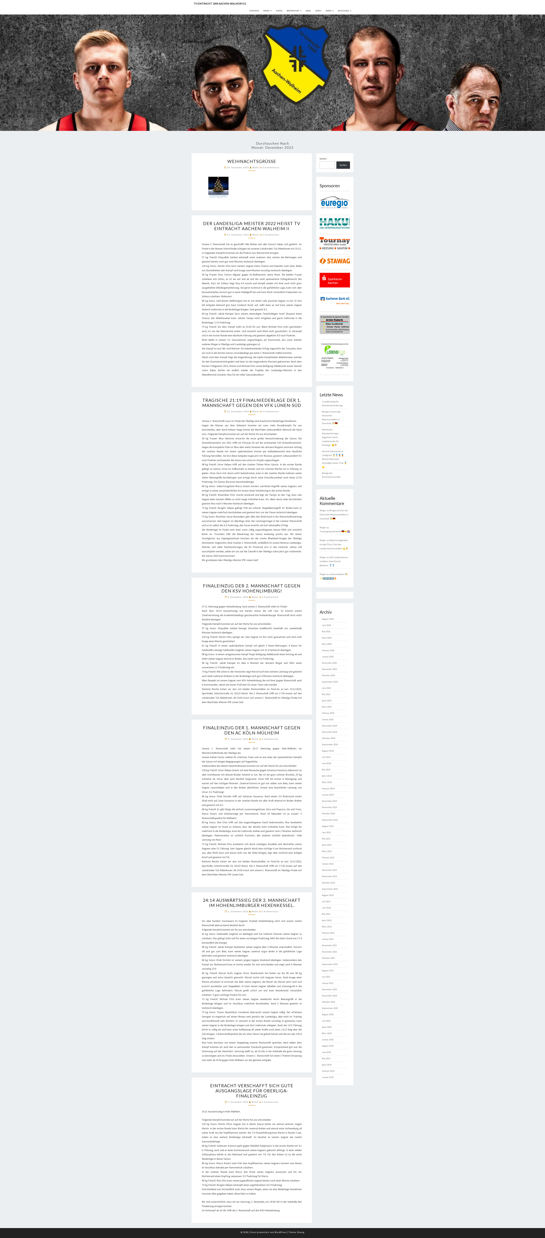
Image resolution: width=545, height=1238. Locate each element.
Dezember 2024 (329, 725)
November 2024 (329, 731)
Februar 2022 (328, 932)
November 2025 (329, 669)
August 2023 (328, 826)
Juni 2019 (326, 1052)
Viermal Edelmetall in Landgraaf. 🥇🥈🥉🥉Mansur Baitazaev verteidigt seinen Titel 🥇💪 (334, 459)
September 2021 (330, 964)
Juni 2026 (326, 625)
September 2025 (330, 681)
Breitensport (293, 10)
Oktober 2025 (328, 675)
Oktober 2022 (328, 882)
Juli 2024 (326, 757)
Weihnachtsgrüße (251, 161)
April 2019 (327, 1064)
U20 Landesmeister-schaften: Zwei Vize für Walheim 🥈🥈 (334, 561)
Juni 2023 (326, 832)
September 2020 (330, 1008)
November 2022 (329, 876)
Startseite (254, 10)
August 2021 (328, 970)
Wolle (255, 167)
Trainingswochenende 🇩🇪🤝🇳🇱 (335, 531)
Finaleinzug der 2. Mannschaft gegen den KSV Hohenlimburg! (251, 588)
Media (308, 10)
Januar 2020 (328, 1039)
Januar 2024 (328, 794)
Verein (328, 10)
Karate (279, 10)
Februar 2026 (328, 650)
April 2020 (327, 1027)
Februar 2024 (328, 788)
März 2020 (327, 1033)
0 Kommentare (271, 167)
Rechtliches (343, 10)
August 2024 (328, 750)
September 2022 (330, 888)
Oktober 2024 (328, 738)
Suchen (323, 158)
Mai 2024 (326, 769)
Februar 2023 (328, 857)
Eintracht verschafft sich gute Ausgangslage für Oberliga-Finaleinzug (251, 1090)
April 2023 (327, 844)
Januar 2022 (328, 939)
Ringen (266, 10)
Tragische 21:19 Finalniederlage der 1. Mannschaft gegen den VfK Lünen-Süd (251, 403)
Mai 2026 (326, 631)
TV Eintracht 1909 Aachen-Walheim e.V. (220, 3)
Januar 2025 (328, 719)
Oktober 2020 (328, 1001)
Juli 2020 (326, 1020)
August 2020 (328, 1014)
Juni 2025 (326, 688)
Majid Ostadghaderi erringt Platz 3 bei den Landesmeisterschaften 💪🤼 (334, 544)
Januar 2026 (328, 656)
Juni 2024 (326, 763)
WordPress (280, 1232)
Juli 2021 (326, 976)
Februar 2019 (328, 1070)
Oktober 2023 (328, 813)
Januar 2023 (328, 863)
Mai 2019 (326, 1058)
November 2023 (329, 807)
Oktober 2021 (328, 958)
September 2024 (330, 744)
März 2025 (327, 706)
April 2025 (327, 700)
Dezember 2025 (329, 662)
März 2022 (327, 926)
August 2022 (328, 895)
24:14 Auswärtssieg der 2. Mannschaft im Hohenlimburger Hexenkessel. (252, 903)
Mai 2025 (326, 694)
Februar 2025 (328, 713)
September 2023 (330, 819)
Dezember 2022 (329, 870)
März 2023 (327, 851)
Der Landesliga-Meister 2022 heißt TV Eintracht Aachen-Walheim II (251, 226)
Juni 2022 (326, 907)
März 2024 (327, 782)
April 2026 (327, 637)
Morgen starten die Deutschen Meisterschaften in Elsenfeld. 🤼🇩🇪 (334, 514)
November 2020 (329, 995)
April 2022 (327, 920)
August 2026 (328, 619)
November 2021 (329, 951)
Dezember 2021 (329, 945)
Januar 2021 (328, 983)
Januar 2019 (328, 1077)
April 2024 (327, 775)
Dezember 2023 (329, 801)
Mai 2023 (326, 838)
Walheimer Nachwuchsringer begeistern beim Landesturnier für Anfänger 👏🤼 (330, 437)
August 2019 (328, 1045)
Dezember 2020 (329, 989)
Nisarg (300, 1232)
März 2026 (327, 644)
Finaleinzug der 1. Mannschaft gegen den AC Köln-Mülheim (251, 730)
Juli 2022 (326, 901)
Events (318, 10)
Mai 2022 (326, 913)
